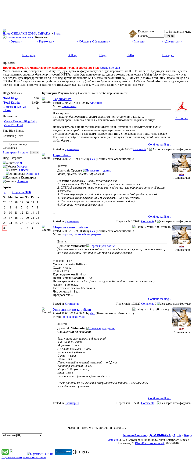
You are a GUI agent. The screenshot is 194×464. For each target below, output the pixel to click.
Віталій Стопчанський (149, 443)
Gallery (72, 55)
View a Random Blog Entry (20, 121)
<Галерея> (138, 41)
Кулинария (72, 149)
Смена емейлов (110, 67)
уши (82, 316)
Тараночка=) (62, 99)
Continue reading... (159, 144)
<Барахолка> (45, 41)
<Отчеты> (15, 41)
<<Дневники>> (172, 41)
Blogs (57, 33)
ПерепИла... (62, 155)
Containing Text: (13, 136)
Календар (168, 55)
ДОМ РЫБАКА (160, 435)
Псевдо (143, 31)
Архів (177, 435)
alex (92, 158)
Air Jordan (96, 102)
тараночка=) (69, 106)
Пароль (143, 35)
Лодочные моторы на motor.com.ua (24, 457)
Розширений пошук (15, 152)
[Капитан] (63, 453)
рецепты (96, 234)
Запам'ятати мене (180, 31)
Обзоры (22, 166)
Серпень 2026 (21, 192)
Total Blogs (10, 98)
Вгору (188, 435)
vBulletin (113, 439)
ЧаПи (130, 55)
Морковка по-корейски (70, 227)
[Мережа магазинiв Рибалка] (80, 453)
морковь (67, 234)
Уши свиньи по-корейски (72, 309)
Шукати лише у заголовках (15, 146)
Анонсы (22, 181)
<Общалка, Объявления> (93, 41)
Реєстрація (28, 55)
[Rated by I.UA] (18, 453)
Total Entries (11, 102)
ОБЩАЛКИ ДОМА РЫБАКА (30, 33)
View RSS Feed (13, 125)
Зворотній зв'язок (135, 435)
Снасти (24, 169)
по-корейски (82, 234)
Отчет (18, 162)
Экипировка (34, 173)
